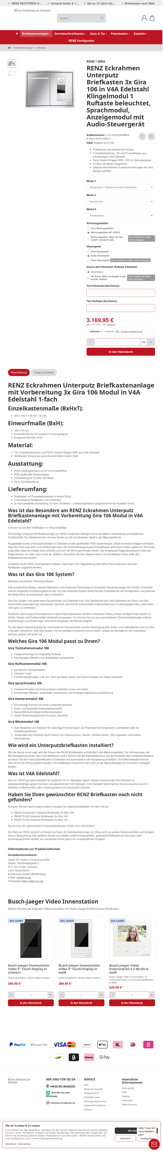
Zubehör (139, 34)
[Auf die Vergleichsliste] (151, 136)
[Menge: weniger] (91, 342)
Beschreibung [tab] (19, 372)
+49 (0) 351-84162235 (62, 1086)
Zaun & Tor (97, 34)
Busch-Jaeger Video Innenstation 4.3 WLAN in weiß (129, 969)
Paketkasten (119, 34)
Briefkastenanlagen (35, 34)
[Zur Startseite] (32, 18)
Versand (111, 324)
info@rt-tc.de (24, 877)
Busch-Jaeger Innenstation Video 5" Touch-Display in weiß (79, 969)
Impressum (10, 1143)
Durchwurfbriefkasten (69, 34)
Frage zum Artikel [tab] (44, 372)
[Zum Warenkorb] (152, 18)
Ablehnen (125, 1138)
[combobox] (121, 187)
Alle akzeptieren (136, 1130)
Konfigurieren (147, 1138)
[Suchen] (102, 18)
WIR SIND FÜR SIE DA (60, 1079)
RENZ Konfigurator (81, 41)
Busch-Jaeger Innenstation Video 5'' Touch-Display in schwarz (28, 969)
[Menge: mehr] (151, 342)
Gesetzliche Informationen (132, 1081)
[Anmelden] (144, 18)
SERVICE (89, 1079)
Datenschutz (24, 1143)
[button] (12, 64)
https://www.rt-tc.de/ (33, 881)
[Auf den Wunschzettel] (142, 136)
